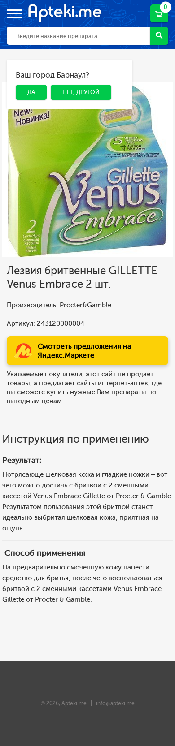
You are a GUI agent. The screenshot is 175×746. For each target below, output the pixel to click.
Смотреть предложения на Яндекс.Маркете (84, 350)
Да (24, 76)
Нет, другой (74, 76)
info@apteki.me (115, 703)
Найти (159, 36)
